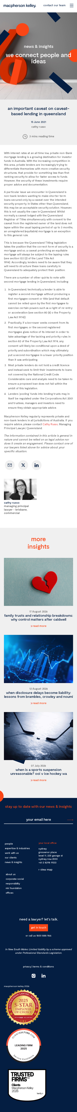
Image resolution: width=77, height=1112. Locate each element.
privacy (27, 966)
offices (9, 892)
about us (11, 874)
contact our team (54, 5)
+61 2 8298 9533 (47, 862)
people (9, 843)
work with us (12, 852)
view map (46, 869)
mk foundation (14, 888)
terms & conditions (43, 966)
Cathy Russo (50, 424)
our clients (11, 857)
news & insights (13, 862)
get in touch (38, 927)
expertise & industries (17, 848)
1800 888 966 (43, 935)
